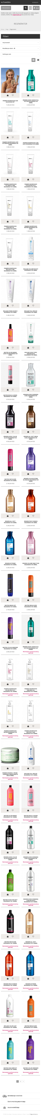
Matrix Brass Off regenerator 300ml (10, 606)
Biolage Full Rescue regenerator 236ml (30, 311)
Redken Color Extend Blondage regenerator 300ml (31, 480)
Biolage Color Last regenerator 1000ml (10, 1026)
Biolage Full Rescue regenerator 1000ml (30, 774)
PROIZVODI (5, 8)
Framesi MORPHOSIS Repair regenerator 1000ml (10, 732)
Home (2, 29)
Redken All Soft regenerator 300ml (10, 522)
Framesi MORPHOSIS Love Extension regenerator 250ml (10, 143)
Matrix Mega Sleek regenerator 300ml (30, 606)
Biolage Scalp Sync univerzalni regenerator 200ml (30, 354)
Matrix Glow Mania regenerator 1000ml (10, 816)
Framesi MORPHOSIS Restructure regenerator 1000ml (30, 732)
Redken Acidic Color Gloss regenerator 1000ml (10, 858)
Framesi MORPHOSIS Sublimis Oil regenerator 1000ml (30, 690)
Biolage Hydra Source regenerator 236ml (10, 311)
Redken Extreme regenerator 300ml (10, 564)
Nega (7, 29)
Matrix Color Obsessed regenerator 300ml (10, 648)
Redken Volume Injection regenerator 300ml (31, 564)
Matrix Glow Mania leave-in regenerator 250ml (10, 354)
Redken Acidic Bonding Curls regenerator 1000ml (30, 858)
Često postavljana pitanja (16, 1101)
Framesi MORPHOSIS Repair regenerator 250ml (30, 227)
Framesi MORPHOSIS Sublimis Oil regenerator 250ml (10, 227)
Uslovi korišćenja (13, 1107)
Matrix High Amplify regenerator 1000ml (10, 1068)
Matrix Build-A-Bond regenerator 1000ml (31, 816)
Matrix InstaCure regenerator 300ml (10, 480)
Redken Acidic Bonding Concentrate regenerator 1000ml (30, 900)
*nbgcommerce (34, 1114)
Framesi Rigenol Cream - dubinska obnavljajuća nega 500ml (10, 774)
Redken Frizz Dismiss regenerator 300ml (30, 522)
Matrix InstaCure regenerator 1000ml (10, 942)
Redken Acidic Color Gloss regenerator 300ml (10, 438)
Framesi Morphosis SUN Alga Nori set (10, 101)
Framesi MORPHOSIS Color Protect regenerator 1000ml (10, 690)
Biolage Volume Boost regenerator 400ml (30, 269)
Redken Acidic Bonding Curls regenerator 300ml (30, 396)
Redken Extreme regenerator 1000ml (30, 984)
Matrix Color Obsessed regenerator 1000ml (30, 1068)
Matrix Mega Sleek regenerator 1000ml (30, 1026)
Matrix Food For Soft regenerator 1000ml (10, 900)
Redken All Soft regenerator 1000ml (30, 942)
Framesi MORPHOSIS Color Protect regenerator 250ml (30, 185)
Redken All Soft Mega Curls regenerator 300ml (31, 438)
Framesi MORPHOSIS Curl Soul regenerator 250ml (31, 143)
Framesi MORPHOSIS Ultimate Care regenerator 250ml (10, 185)
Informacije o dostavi (15, 1096)
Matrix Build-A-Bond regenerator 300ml (10, 395)
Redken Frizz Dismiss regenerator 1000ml (10, 984)
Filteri (5, 36)
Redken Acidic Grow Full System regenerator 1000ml (31, 648)
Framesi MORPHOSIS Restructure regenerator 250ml (10, 269)
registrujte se (17, 15)
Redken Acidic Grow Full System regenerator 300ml (31, 101)
